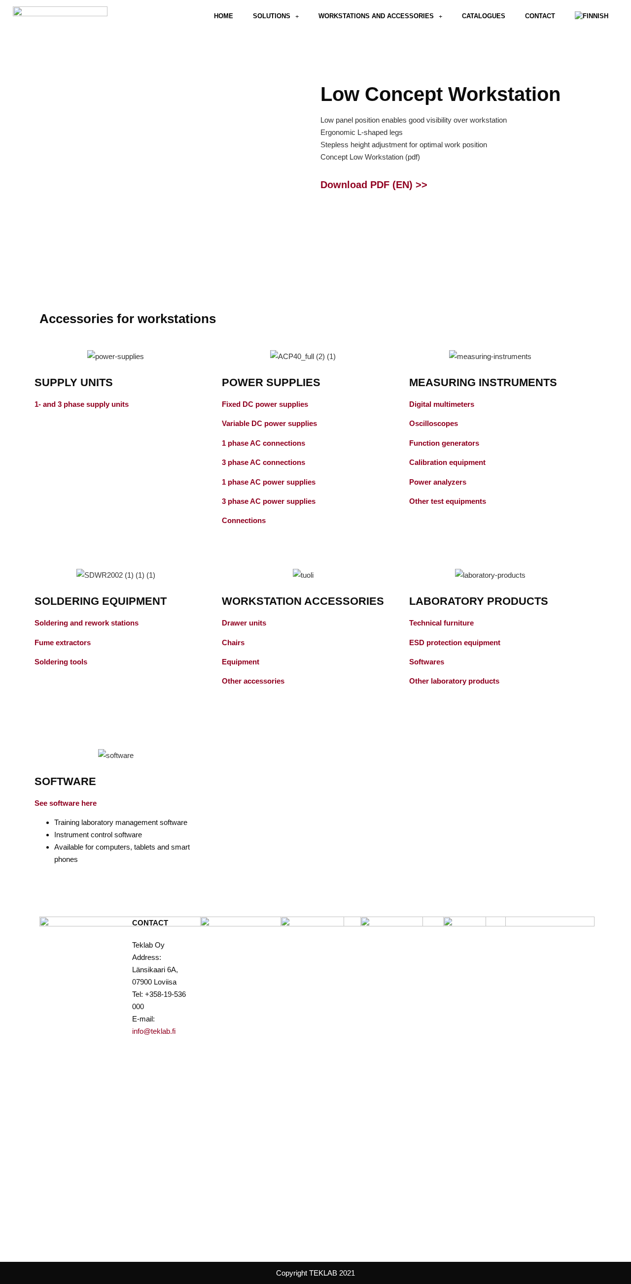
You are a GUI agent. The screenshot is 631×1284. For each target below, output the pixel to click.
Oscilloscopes (433, 423)
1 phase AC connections (263, 443)
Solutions (271, 16)
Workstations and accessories (376, 16)
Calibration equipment (447, 462)
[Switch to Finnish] (591, 16)
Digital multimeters (441, 404)
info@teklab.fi (153, 1031)
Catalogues (483, 16)
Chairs (233, 642)
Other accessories (253, 681)
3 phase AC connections (263, 462)
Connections (244, 520)
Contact (540, 16)
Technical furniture (441, 623)
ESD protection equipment (454, 642)
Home (223, 16)
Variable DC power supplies (269, 423)
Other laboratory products (454, 681)
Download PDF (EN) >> (373, 184)
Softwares (426, 662)
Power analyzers (437, 482)
